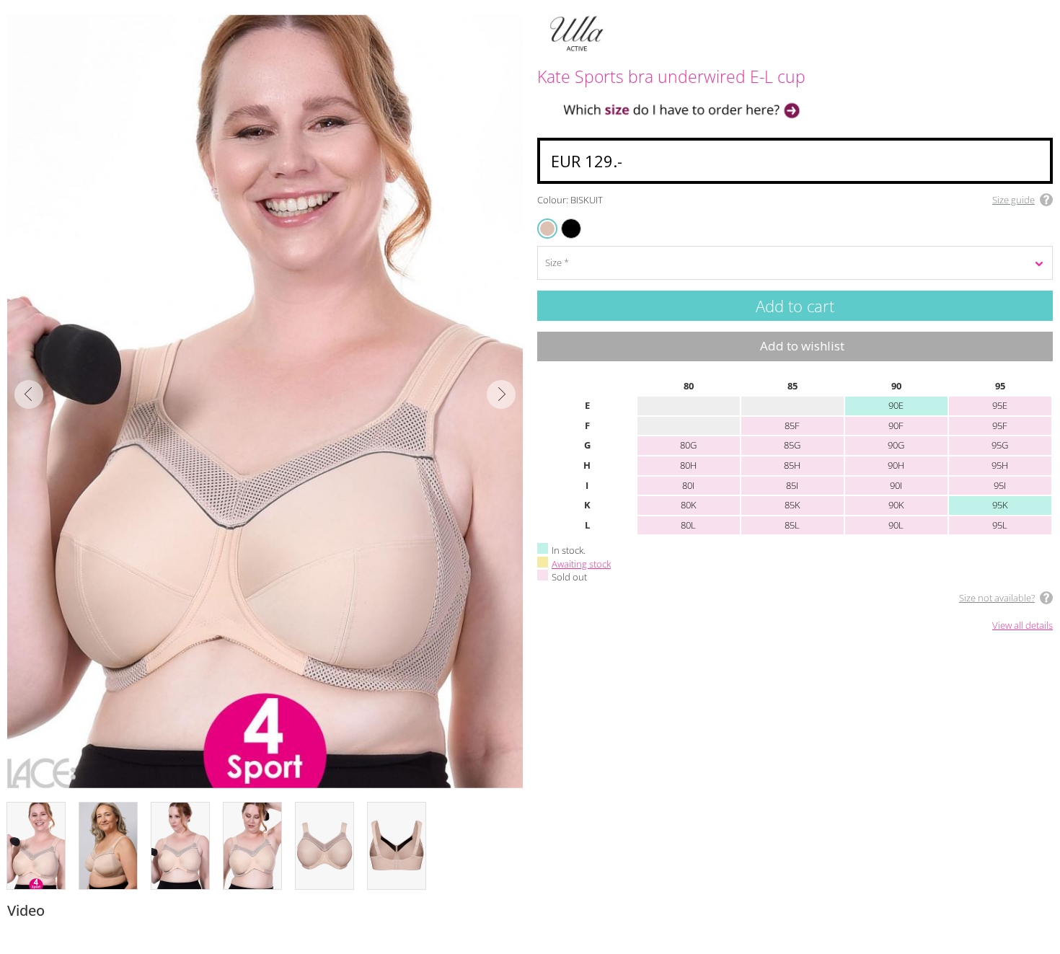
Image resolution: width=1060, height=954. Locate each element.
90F (896, 425)
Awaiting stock (581, 563)
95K (1000, 504)
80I (688, 485)
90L (896, 524)
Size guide (1013, 199)
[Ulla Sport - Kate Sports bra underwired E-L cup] (265, 401)
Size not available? (997, 597)
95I (1000, 485)
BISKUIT (548, 228)
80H (688, 465)
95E (999, 405)
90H (896, 465)
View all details (1022, 626)
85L (792, 524)
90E (896, 405)
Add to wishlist (802, 345)
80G (688, 444)
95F (999, 425)
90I (896, 485)
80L (688, 524)
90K (896, 504)
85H (792, 465)
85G (792, 444)
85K (792, 504)
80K (689, 504)
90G (896, 444)
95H (999, 465)
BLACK (563, 219)
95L (999, 524)
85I (792, 485)
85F (792, 425)
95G (999, 444)
